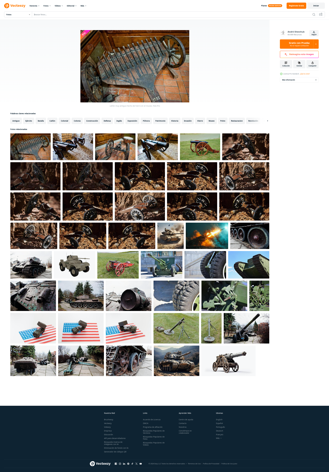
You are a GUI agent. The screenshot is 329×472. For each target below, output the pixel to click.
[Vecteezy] (14, 5)
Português (220, 427)
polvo (222, 121)
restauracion (237, 121)
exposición (132, 121)
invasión (188, 121)
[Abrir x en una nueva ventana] (136, 464)
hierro (200, 121)
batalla (41, 121)
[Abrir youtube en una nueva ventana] (141, 464)
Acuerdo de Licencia (151, 419)
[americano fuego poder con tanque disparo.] (33, 328)
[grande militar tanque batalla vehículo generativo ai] (176, 361)
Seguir (314, 34)
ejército (28, 121)
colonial (64, 121)
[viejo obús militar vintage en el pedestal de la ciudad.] (246, 328)
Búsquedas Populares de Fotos (154, 437)
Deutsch (219, 431)
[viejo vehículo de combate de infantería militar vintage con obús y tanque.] (33, 361)
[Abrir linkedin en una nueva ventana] (124, 464)
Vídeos (58, 6)
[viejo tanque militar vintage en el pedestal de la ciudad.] (31, 265)
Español (219, 423)
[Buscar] (313, 14)
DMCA (145, 423)
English (219, 419)
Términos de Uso (194, 463)
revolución (253, 121)
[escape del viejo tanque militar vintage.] (33, 296)
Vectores (33, 6)
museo (212, 121)
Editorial (70, 6)
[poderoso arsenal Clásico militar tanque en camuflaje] (170, 236)
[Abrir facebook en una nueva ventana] (116, 464)
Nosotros (183, 427)
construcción (92, 121)
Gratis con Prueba (299, 44)
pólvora (146, 121)
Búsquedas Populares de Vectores (154, 432)
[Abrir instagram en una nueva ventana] (120, 464)
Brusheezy (108, 419)
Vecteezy (108, 423)
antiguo (16, 121)
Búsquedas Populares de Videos (154, 443)
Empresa (108, 431)
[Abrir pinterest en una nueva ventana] (128, 464)
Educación (108, 434)
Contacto (182, 423)
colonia (77, 121)
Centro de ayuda (186, 419)
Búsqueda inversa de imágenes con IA (113, 443)
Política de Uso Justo (229, 463)
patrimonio (160, 121)
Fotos (45, 6)
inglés (119, 121)
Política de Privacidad (211, 463)
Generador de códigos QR (115, 451)
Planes (264, 5)
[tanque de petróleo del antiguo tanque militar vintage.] (128, 296)
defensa (107, 121)
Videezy (107, 427)
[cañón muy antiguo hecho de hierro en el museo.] (30, 146)
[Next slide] (265, 121)
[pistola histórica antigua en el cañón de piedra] (245, 146)
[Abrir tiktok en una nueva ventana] (132, 464)
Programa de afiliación (152, 427)
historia (174, 121)
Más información (288, 80)
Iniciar (316, 5)
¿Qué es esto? (305, 74)
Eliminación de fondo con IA (116, 448)
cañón (52, 121)
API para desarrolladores (115, 438)
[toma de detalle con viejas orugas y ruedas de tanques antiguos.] (249, 236)
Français (219, 434)
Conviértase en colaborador (185, 432)
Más (82, 6)
